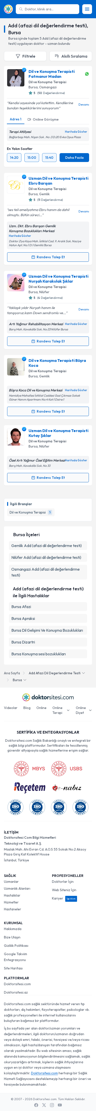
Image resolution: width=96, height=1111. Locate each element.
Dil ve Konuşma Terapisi (47, 82)
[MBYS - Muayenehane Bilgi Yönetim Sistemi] (29, 768)
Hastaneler (12, 909)
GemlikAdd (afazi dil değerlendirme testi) (46, 545)
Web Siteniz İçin (64, 890)
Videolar (10, 708)
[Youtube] (60, 1105)
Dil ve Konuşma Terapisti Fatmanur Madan (52, 74)
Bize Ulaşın (12, 937)
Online (41, 708)
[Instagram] (52, 1105)
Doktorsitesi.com (17, 984)
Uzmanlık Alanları (17, 888)
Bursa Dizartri (23, 642)
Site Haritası (13, 968)
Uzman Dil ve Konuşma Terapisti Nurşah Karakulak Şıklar (58, 279)
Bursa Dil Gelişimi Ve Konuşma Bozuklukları (47, 630)
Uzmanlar (11, 881)
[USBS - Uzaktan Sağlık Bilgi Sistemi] (66, 768)
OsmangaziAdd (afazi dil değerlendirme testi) (45, 572)
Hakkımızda (12, 929)
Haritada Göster (76, 131)
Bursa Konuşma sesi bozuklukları (38, 653)
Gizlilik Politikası (16, 945)
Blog (27, 708)
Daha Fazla (74, 157)
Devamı (84, 104)
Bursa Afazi (21, 606)
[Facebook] (36, 1105)
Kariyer (64, 898)
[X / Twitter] (44, 1105)
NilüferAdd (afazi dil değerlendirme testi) (46, 557)
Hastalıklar (12, 895)
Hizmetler (11, 902)
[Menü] (87, 9)
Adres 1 (15, 119)
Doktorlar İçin (63, 881)
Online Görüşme (46, 119)
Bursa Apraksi (23, 618)
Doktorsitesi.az (16, 992)
